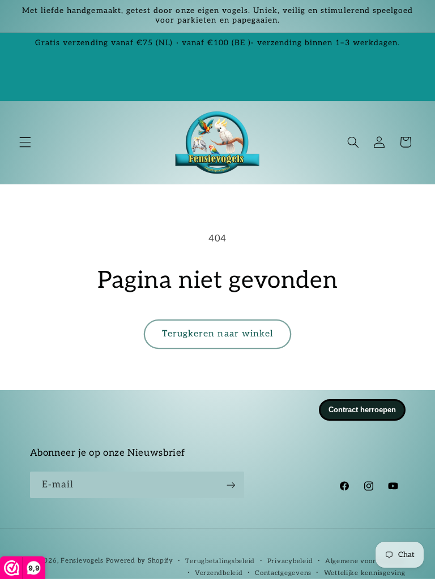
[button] (25, 142)
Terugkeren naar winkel (217, 334)
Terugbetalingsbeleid (220, 561)
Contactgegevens (283, 573)
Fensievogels (82, 560)
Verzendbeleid (219, 573)
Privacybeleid (290, 561)
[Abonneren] (231, 485)
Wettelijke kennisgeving (365, 573)
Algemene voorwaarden (365, 561)
